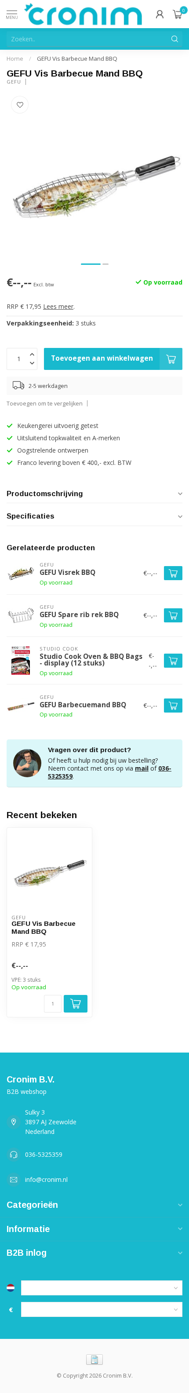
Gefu (14, 81)
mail (142, 768)
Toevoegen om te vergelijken (45, 403)
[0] (177, 14)
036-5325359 (43, 1154)
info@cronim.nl (46, 1179)
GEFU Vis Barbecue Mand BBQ (77, 58)
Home (15, 58)
